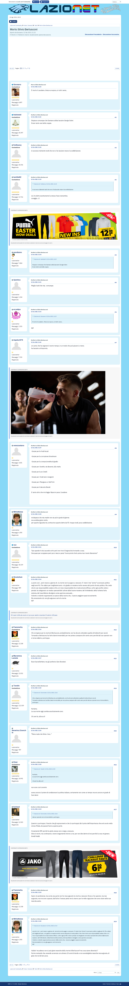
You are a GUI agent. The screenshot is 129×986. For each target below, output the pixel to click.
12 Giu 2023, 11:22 (36, 86)
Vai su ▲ (119, 984)
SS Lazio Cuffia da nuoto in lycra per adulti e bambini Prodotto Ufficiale (34, 615)
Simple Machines (22, 984)
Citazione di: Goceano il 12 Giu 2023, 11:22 (45, 316)
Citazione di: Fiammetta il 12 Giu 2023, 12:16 (45, 692)
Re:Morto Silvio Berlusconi (39, 115)
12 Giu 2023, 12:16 (36, 629)
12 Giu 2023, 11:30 (36, 254)
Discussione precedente (93, 34)
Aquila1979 (18, 340)
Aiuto (104, 984)
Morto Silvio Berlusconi (38, 85)
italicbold (17, 115)
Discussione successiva (111, 34)
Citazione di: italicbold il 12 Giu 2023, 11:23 (45, 259)
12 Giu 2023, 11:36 (36, 311)
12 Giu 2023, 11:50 (36, 514)
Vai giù (12, 68)
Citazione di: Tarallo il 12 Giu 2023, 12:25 (44, 769)
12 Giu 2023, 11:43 (36, 342)
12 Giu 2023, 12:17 (36, 658)
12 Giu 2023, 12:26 (36, 730)
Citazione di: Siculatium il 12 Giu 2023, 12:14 (45, 925)
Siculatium (17, 577)
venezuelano (18, 445)
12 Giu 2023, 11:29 (36, 179)
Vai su (11, 965)
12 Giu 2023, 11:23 (36, 117)
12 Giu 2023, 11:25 (36, 147)
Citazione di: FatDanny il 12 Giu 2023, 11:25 (45, 184)
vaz (14, 545)
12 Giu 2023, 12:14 (36, 579)
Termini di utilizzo (110, 984)
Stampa (117, 68)
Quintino (16, 280)
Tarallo (16, 686)
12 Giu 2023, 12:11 (36, 547)
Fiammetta (18, 627)
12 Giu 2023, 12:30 (36, 809)
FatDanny (17, 145)
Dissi (15, 762)
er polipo (17, 309)
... (26, 68)
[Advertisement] (64, 52)
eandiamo (17, 252)
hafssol (16, 807)
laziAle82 (17, 177)
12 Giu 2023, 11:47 (36, 447)
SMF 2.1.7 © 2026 (12, 984)
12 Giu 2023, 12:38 (36, 892)
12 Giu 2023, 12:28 (36, 764)
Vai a (95, 972)
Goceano (17, 85)
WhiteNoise (18, 512)
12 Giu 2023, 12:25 (36, 688)
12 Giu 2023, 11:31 (36, 282)
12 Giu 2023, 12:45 (36, 921)
